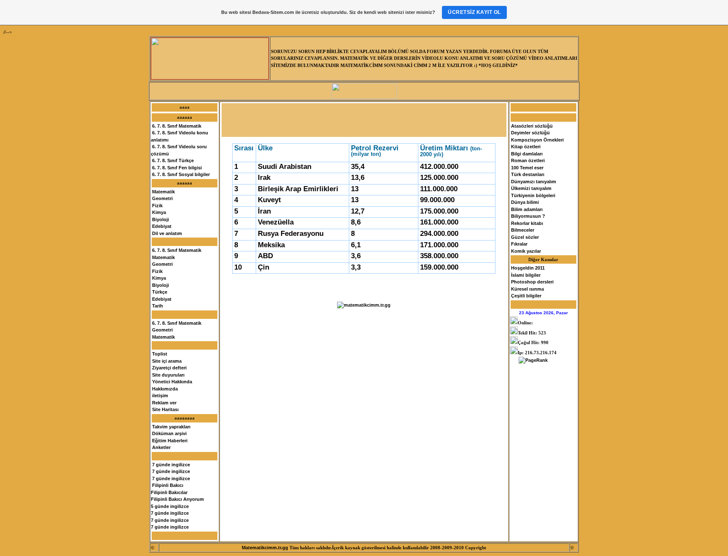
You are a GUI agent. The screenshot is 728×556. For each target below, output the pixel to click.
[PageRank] (533, 360)
